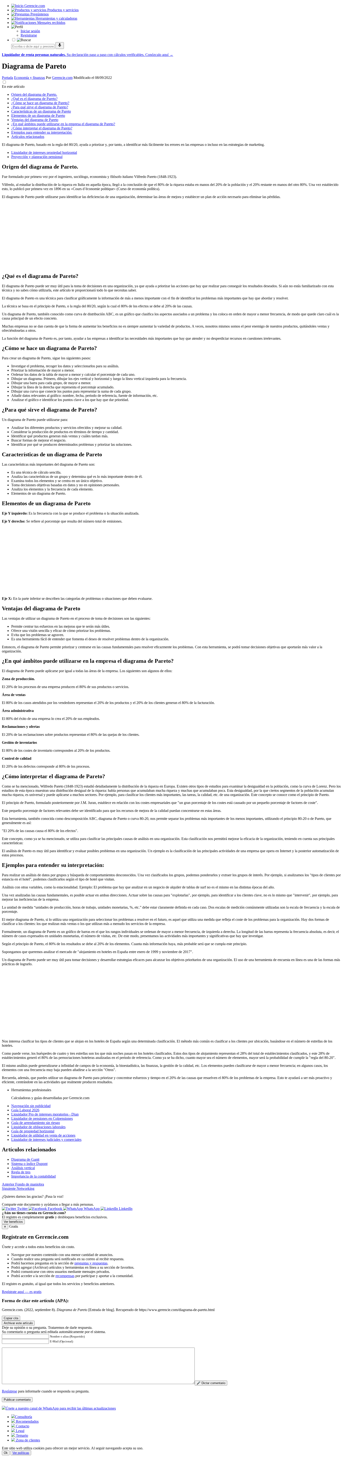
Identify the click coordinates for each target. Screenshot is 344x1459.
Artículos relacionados (27, 137)
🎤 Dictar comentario (211, 1383)
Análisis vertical (23, 1168)
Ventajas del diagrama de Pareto (34, 120)
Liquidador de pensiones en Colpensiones (42, 1118)
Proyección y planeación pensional (36, 157)
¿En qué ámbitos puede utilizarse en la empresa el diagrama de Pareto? (63, 124)
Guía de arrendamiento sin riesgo (35, 1123)
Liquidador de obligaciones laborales (38, 1127)
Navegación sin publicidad (31, 1106)
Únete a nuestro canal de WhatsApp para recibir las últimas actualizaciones (61, 1408)
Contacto (22, 1426)
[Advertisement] (142, 235)
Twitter (22, 1209)
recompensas (64, 1276)
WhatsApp (92, 1209)
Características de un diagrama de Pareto (41, 111)
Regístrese (9, 1391)
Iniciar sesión (30, 31)
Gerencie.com (62, 78)
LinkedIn (125, 1209)
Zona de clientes (27, 1440)
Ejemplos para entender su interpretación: (41, 132)
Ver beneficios (13, 1221)
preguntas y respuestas (90, 1263)
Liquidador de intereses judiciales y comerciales (46, 1140)
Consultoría (23, 1417)
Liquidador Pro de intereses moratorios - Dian (45, 1114)
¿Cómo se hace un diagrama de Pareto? (40, 103)
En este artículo (13, 86)
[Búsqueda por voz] (59, 45)
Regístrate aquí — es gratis (21, 1292)
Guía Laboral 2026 (25, 1110)
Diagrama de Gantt (25, 1159)
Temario (21, 1435)
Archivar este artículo (18, 1323)
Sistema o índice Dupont (29, 1164)
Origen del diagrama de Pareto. (34, 94)
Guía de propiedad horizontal (32, 1131)
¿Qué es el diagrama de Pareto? (34, 99)
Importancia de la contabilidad (33, 1176)
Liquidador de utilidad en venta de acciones (43, 1135)
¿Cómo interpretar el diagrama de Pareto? (41, 128)
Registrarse (29, 35)
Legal (19, 1431)
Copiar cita (11, 1318)
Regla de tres (20, 1172)
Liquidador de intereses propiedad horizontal (44, 153)
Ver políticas (20, 1453)
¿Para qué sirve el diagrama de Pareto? (39, 107)
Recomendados (27, 1421)
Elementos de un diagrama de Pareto (38, 116)
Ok (6, 1453)
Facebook (55, 1209)
